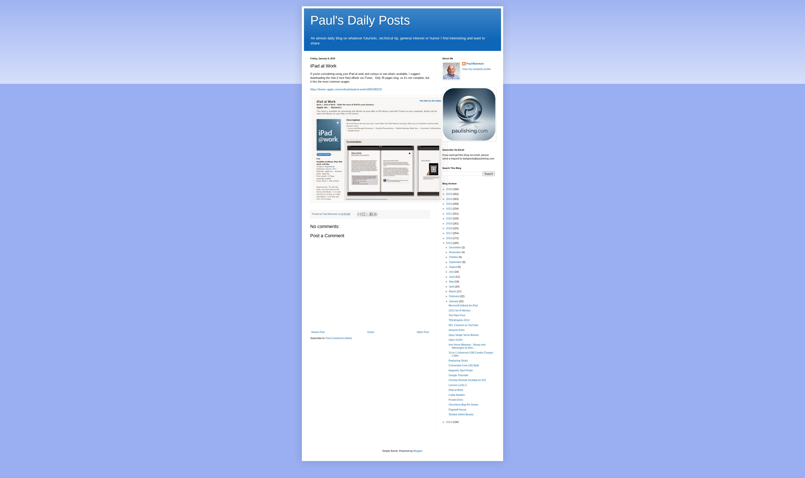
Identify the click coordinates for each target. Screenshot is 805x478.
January (454, 301)
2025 (449, 194)
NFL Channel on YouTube (463, 325)
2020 (449, 218)
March (453, 291)
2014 (449, 422)
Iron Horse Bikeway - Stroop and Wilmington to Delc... (467, 346)
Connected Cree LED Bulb (464, 365)
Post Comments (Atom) (339, 338)
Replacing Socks (458, 360)
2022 (449, 208)
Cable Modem (457, 395)
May (451, 281)
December (455, 247)
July (451, 271)
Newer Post (318, 332)
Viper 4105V (456, 339)
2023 (449, 203)
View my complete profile (476, 69)
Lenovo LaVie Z (458, 385)
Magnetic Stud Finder (461, 370)
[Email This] (359, 214)
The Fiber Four (457, 315)
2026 (449, 189)
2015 (449, 243)
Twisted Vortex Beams (461, 414)
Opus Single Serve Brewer (464, 335)
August (453, 267)
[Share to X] (367, 214)
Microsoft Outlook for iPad (463, 305)
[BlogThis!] (363, 214)
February (454, 296)
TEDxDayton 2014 (459, 320)
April (452, 286)
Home (370, 332)
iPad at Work (456, 390)
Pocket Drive (456, 399)
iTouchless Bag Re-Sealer (463, 404)
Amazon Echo (457, 330)
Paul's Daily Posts (360, 20)
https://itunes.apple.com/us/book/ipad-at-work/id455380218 (346, 89)
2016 (449, 238)
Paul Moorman (475, 63)
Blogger (417, 451)
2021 (449, 213)
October (454, 257)
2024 (449, 199)
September (455, 262)
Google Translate (458, 375)
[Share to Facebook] (371, 214)
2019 (449, 223)
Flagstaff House (457, 409)
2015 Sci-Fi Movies (459, 310)
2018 (449, 228)
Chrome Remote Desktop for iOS (467, 380)
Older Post (423, 332)
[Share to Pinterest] (375, 214)
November (455, 252)
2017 (449, 233)
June (452, 276)
